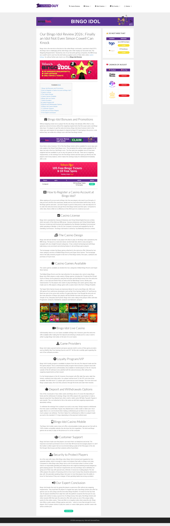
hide (59, 85)
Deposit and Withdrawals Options (51, 104)
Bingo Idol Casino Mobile (49, 106)
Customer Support (47, 108)
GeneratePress (94, 520)
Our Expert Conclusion (48, 112)
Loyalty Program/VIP (47, 102)
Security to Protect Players (50, 110)
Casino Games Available (48, 96)
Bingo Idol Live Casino (48, 98)
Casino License (46, 92)
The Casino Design (47, 94)
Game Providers (46, 100)
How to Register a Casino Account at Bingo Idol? (56, 90)
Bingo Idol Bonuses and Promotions (52, 88)
